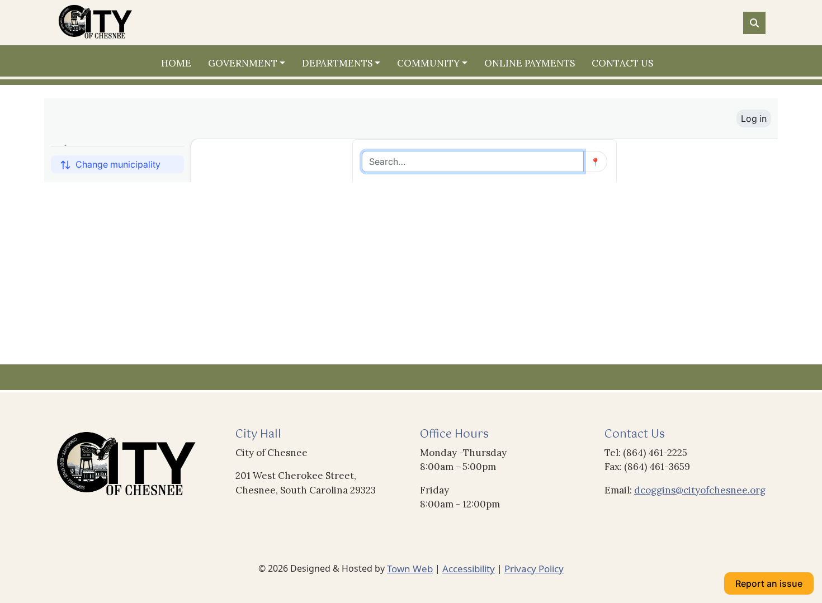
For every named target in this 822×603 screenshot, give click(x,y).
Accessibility (468, 568)
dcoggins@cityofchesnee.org (700, 490)
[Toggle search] (754, 23)
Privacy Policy (534, 568)
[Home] (134, 22)
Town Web (410, 568)
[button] (250, 63)
